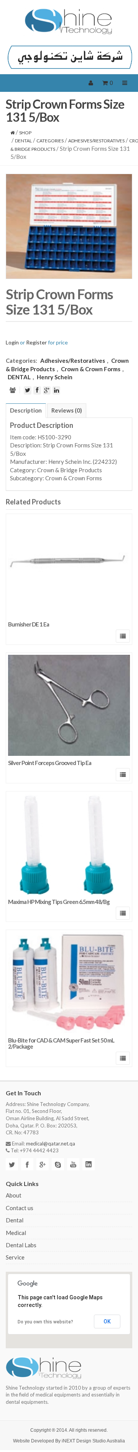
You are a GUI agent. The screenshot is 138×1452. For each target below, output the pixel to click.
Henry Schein (54, 377)
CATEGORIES (50, 141)
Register (36, 342)
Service (15, 1257)
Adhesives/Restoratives (96, 141)
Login (12, 342)
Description (26, 410)
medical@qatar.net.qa (50, 1143)
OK (107, 1321)
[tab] (26, 410)
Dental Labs (21, 1245)
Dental (14, 1220)
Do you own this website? (45, 1322)
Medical (16, 1232)
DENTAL (23, 141)
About (13, 1195)
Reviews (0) (66, 410)
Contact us (19, 1207)
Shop (25, 132)
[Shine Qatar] (69, 21)
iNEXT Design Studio (84, 1441)
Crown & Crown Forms (90, 368)
